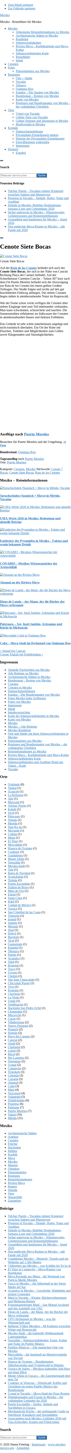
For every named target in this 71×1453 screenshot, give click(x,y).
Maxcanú (14, 802)
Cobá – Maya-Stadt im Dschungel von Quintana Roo (35, 643)
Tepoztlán (14, 862)
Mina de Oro (16, 891)
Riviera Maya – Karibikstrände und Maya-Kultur (38, 755)
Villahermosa (16, 1022)
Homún (12, 1033)
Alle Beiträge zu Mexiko (23, 673)
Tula (10, 869)
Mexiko (5, 15)
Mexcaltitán (15, 844)
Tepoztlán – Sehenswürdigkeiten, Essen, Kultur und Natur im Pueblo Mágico (37, 1342)
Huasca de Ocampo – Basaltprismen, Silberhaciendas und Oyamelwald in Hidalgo (36, 1363)
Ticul (11, 940)
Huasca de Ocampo (20, 848)
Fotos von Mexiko (19, 701)
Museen (13, 1165)
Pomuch (13, 1029)
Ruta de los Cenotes (23, 268)
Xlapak (12, 820)
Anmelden (22, 1448)
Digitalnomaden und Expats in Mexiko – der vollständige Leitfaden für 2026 (35, 1398)
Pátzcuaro (14, 816)
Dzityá (12, 933)
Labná (12, 1050)
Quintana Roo (27, 452)
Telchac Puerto (17, 805)
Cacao (12, 1018)
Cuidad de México (19, 905)
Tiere (11, 1193)
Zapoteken (14, 1200)
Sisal (11, 930)
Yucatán (13, 769)
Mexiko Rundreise (19, 730)
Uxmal (12, 1064)
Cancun (13, 1040)
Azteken (13, 1136)
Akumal (13, 1082)
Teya (11, 986)
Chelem (13, 976)
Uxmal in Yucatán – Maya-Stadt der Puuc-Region (39, 1393)
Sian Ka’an (15, 827)
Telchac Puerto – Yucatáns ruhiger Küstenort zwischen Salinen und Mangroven (35, 192)
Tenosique (14, 1061)
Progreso (13, 1104)
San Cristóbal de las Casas (24, 912)
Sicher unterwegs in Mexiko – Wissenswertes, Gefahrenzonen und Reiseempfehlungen (36, 214)
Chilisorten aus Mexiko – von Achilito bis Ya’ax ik (39, 1265)
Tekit (11, 962)
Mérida (12, 1118)
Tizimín (12, 880)
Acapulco (14, 958)
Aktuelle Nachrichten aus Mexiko (29, 669)
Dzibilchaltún (16, 1100)
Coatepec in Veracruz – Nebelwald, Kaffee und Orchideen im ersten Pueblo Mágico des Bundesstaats (37, 1386)
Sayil (11, 812)
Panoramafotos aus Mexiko (25, 740)
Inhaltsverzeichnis (19, 712)
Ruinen (12, 1186)
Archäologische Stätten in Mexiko (29, 677)
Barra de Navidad (19, 873)
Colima (12, 834)
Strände (12, 1190)
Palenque (13, 1107)
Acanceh (13, 791)
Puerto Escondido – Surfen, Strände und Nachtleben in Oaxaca (33, 1406)
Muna (11, 837)
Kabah (12, 809)
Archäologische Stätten (22, 1133)
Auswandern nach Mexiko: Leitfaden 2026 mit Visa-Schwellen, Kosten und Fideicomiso (37, 1420)
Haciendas (14, 1147)
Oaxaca (12, 908)
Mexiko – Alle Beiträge (22, 726)
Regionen (14, 1176)
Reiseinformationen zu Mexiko (27, 751)
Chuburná (14, 1047)
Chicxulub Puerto (19, 983)
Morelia (13, 823)
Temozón (14, 915)
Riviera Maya (16, 1183)
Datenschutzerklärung (21, 691)
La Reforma (15, 795)
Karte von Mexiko (19, 719)
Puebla (12, 954)
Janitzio (12, 922)
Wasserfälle (15, 1197)
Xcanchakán (15, 876)
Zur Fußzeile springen (21, 8)
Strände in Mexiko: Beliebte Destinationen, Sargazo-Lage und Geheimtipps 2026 (35, 207)
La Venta (13, 997)
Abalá (11, 1043)
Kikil (11, 901)
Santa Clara (15, 898)
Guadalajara (15, 855)
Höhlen (12, 1151)
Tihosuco (13, 951)
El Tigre (13, 841)
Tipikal (12, 788)
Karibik (12, 1154)
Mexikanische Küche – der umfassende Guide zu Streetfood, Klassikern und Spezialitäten (38, 1413)
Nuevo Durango (18, 1025)
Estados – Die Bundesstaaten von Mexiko (34, 694)
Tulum (12, 1114)
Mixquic (13, 926)
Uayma (12, 972)
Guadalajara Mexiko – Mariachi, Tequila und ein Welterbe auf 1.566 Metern (38, 1260)
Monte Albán (16, 859)
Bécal (11, 1054)
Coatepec (14, 851)
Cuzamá (13, 1079)
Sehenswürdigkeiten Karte (24, 758)
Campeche (14, 1068)
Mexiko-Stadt (16, 866)
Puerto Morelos (36, 434)
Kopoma (13, 990)
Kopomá (13, 965)
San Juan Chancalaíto (21, 979)
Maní (11, 1089)
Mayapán (14, 830)
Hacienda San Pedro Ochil (24, 1008)
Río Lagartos (16, 1057)
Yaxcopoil (14, 1093)
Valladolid (14, 1096)
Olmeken (13, 1168)
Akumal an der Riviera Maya (19, 582)
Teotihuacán (15, 1004)
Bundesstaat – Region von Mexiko (29, 680)
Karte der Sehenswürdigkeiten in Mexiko (33, 716)
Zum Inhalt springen (20, 5)
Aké (10, 798)
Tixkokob (14, 1072)
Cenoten (19, 469)
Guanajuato (15, 944)
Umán (12, 1001)
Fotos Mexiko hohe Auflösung (27, 698)
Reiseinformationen (20, 1179)
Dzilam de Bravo (18, 887)
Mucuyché (14, 1015)
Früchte (12, 1144)
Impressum (14, 705)
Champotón (15, 1011)
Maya (11, 1158)
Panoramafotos (17, 1172)
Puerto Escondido (19, 883)
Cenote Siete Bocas (21, 472)
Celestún (13, 1075)
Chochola (14, 993)
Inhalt (11, 709)
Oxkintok (14, 784)
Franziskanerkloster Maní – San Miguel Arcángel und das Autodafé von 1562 (38, 1306)
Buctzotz (13, 937)
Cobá (11, 1086)
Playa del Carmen (19, 1036)
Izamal (12, 919)
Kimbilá (13, 947)
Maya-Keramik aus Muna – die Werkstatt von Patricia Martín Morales (36, 1278)
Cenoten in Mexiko (20, 687)
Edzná (12, 894)
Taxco (12, 969)
